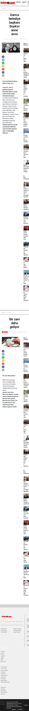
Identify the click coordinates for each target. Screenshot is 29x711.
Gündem (18, 2)
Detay (14, 709)
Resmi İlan (3, 661)
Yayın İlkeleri (4, 630)
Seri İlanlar (3, 678)
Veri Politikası (4, 632)
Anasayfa (3, 8)
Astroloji (3, 694)
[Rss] (15, 623)
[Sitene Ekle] (20, 623)
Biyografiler (3, 690)
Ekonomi (9, 312)
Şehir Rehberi (4, 680)
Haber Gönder (17, 632)
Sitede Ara (3, 687)
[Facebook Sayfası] (1, 623)
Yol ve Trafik (4, 668)
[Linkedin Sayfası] (12, 623)
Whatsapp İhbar (17, 630)
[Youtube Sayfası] (10, 623)
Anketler (3, 689)
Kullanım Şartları (17, 628)
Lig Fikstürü (3, 673)
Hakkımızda (3, 628)
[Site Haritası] (18, 623)
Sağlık (2, 658)
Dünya (2, 653)
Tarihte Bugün (4, 675)
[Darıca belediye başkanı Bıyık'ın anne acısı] (11, 47)
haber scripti (3, 707)
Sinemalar (3, 677)
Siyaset (2, 656)
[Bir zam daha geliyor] (11, 342)
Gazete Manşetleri (5, 682)
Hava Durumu (4, 667)
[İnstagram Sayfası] (7, 623)
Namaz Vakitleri (4, 670)
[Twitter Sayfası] (4, 623)
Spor (2, 660)
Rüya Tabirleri (4, 692)
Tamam (20, 709)
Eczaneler (3, 672)
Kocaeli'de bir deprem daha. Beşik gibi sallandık (26, 295)
